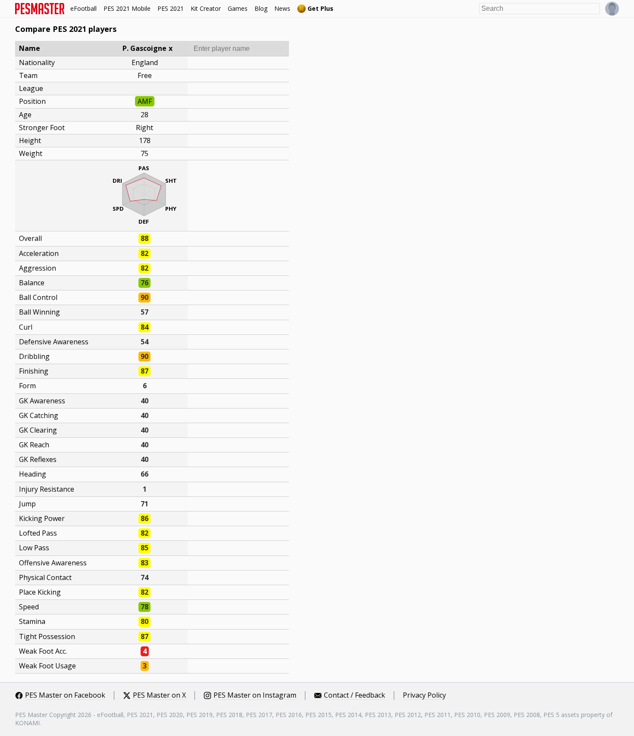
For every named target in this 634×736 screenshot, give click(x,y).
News (282, 8)
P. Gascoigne (144, 48)
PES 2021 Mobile (127, 8)
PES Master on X (159, 695)
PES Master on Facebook (65, 695)
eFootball (83, 8)
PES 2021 (170, 8)
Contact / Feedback (354, 695)
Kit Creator (206, 8)
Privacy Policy (424, 695)
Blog (260, 8)
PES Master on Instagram (254, 695)
